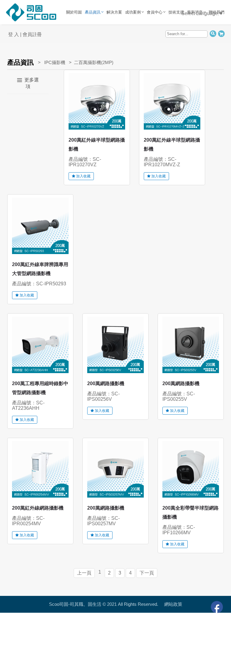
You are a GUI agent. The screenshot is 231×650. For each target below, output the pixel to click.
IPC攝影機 (54, 62)
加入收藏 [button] (83, 176)
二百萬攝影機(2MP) (93, 62)
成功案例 (133, 12)
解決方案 (114, 12)
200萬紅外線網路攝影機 (37, 507)
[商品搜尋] (212, 33)
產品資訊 (92, 12)
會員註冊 (32, 34)
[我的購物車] (221, 33)
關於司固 (74, 12)
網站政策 (173, 604)
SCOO (59, 12)
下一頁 (147, 572)
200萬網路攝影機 (105, 383)
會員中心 (154, 12)
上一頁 (84, 572)
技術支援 (176, 12)
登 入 (13, 34)
